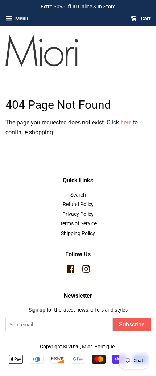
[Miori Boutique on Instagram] (86, 270)
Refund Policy (78, 204)
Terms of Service (78, 223)
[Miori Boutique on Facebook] (70, 270)
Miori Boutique (98, 346)
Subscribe (131, 324)
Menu (21, 18)
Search (78, 195)
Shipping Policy (78, 233)
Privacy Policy (78, 214)
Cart (145, 18)
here (125, 122)
